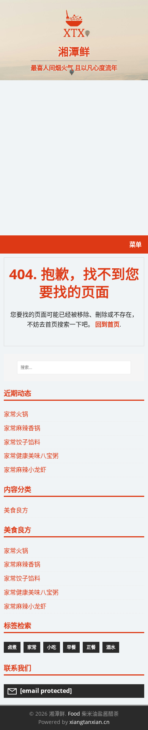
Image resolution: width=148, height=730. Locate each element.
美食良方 (16, 510)
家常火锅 (16, 414)
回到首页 (107, 324)
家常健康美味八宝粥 (31, 455)
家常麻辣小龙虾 (25, 469)
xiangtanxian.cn (89, 721)
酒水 (110, 647)
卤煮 (12, 647)
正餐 (91, 647)
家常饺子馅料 (22, 442)
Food (74, 713)
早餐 (71, 647)
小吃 (51, 647)
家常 (31, 647)
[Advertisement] (74, 158)
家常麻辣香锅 (22, 428)
